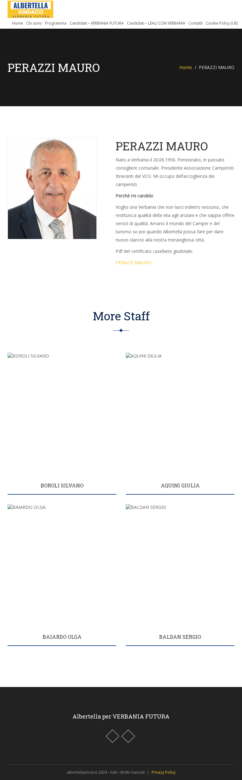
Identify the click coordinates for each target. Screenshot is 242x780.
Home (17, 23)
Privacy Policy (164, 772)
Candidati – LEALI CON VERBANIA (156, 23)
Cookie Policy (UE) (222, 23)
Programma (55, 23)
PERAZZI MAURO (133, 262)
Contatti (195, 23)
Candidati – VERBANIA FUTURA (97, 23)
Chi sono (34, 23)
